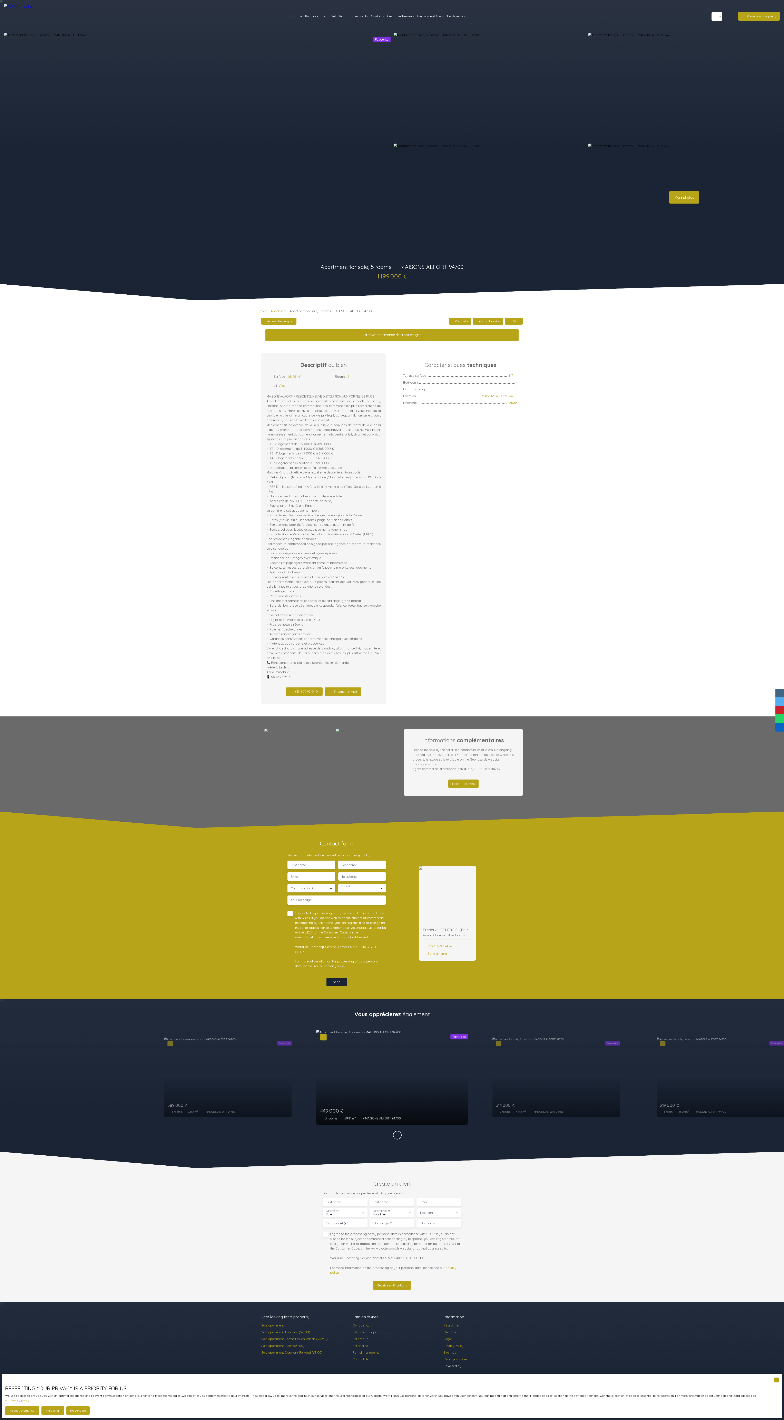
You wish (345, 886)
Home (297, 16)
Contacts (377, 16)
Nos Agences (455, 16)
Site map (450, 1352)
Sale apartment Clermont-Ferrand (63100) (292, 1352)
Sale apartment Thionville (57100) (285, 1332)
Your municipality (303, 888)
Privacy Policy (453, 1346)
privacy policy (335, 966)
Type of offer (332, 1211)
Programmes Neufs (353, 16)
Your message (301, 900)
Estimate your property (369, 1332)
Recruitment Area (430, 16)
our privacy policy (17, 1400)
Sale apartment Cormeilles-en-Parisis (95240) (294, 1339)
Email (294, 877)
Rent (325, 16)
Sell (333, 16)
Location (426, 1213)
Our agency (361, 1325)
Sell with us (360, 1339)
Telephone (349, 877)
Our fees (450, 1332)
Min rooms (427, 1223)
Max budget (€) (337, 1223)
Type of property (381, 1211)
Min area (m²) (382, 1223)
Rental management (367, 1352)
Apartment (278, 311)
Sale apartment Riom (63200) (282, 1346)
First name (298, 865)
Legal (448, 1339)
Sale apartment (272, 1325)
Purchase (311, 16)
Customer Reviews (400, 16)
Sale (264, 311)
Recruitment (452, 1325)
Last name (349, 865)
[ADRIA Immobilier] (25, 16)
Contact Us (361, 1359)
